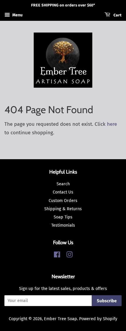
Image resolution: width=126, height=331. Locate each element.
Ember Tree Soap (60, 318)
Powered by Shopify (98, 318)
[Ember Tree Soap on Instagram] (69, 255)
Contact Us (63, 192)
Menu (17, 15)
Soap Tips (63, 217)
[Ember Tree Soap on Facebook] (57, 255)
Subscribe (107, 301)
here (112, 124)
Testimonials (63, 225)
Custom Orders (63, 200)
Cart (117, 15)
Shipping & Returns (63, 208)
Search (63, 183)
